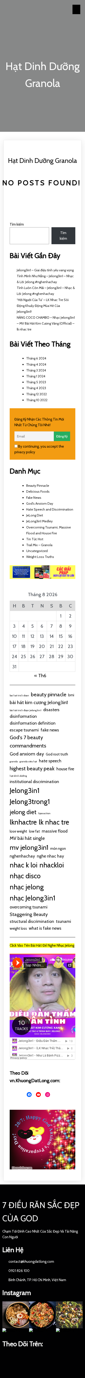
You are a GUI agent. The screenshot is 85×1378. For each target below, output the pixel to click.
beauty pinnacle (48, 694)
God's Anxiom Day (39, 503)
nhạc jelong (27, 887)
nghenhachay (22, 856)
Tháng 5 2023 (36, 382)
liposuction (44, 813)
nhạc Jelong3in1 (32, 898)
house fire (65, 768)
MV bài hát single (27, 838)
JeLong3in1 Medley (39, 521)
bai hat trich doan (19, 695)
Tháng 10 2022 (36, 400)
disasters (51, 709)
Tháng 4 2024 (36, 364)
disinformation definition (32, 723)
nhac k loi (24, 865)
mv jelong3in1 (29, 847)
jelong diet (23, 812)
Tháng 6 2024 (36, 358)
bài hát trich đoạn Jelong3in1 (25, 710)
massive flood (55, 831)
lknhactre (23, 822)
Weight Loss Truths (40, 557)
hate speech (50, 760)
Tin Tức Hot (34, 539)
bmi (71, 695)
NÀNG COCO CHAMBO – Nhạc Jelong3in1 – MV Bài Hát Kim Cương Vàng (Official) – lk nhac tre (46, 323)
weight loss (18, 928)
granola (14, 761)
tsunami (63, 921)
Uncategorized (37, 551)
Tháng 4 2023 (36, 388)
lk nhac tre (54, 822)
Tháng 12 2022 (36, 394)
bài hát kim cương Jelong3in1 (39, 702)
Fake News (33, 497)
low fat (34, 831)
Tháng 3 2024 (36, 370)
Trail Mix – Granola (39, 545)
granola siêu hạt (28, 761)
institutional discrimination (34, 781)
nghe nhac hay (50, 856)
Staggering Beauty (29, 914)
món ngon (58, 848)
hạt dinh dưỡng (18, 775)
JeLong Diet (34, 515)
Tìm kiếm (17, 224)
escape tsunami (24, 729)
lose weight (18, 831)
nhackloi (51, 865)
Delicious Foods (38, 491)
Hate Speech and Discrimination (49, 509)
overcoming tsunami (28, 906)
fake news (50, 729)
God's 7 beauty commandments (28, 741)
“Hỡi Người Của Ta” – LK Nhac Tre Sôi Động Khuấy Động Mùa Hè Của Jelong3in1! (43, 306)
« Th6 (40, 675)
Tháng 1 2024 (35, 376)
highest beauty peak (32, 768)
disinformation (23, 716)
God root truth (57, 754)
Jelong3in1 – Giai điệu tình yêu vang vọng (45, 270)
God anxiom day (27, 754)
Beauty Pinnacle (37, 485)
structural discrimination (32, 921)
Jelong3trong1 (30, 801)
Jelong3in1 (24, 790)
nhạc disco (25, 876)
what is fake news (45, 928)
